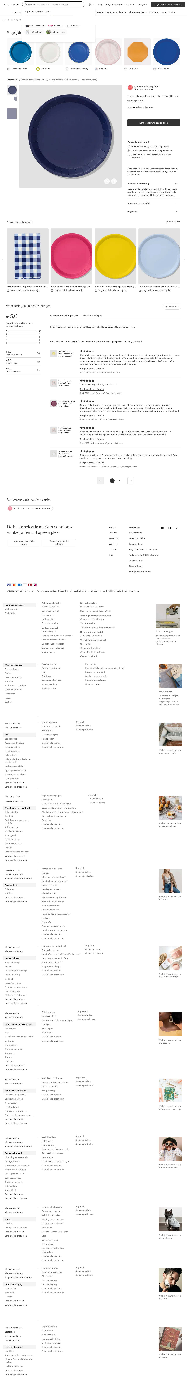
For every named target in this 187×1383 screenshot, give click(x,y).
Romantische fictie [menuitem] (51, 1338)
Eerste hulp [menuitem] (47, 1157)
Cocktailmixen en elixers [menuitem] (54, 816)
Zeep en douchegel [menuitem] (51, 966)
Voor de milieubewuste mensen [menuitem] (57, 635)
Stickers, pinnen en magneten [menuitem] (19, 1115)
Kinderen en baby (137, 12)
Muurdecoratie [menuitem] (92, 684)
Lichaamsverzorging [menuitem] (52, 1272)
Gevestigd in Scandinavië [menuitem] (93, 652)
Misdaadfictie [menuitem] (48, 1334)
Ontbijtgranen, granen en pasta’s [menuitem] (17, 821)
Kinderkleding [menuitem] (11, 1190)
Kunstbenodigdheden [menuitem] (52, 1078)
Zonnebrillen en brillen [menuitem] (53, 901)
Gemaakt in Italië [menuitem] (88, 656)
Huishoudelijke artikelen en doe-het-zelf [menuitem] (104, 668)
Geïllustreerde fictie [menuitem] (52, 1343)
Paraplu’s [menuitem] (46, 922)
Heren (164, 12)
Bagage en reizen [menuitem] (50, 909)
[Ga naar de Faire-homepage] (11, 4)
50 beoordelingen (14, 326)
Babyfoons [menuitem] (47, 1141)
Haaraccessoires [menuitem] (50, 885)
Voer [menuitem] (44, 1235)
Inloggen (143, 4)
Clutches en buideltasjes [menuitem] (54, 877)
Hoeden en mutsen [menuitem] (51, 889)
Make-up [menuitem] (9, 978)
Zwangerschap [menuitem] (12, 1161)
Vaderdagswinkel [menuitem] (50, 611)
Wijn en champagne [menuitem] (51, 795)
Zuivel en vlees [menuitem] (12, 839)
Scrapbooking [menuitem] (49, 1090)
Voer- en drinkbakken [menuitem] (52, 1207)
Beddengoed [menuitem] (48, 676)
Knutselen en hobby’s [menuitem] (15, 1090)
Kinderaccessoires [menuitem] (14, 1182)
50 (141, 89)
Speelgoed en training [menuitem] (53, 1248)
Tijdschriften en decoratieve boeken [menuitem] (18, 1360)
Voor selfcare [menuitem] (48, 652)
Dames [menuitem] (8, 673)
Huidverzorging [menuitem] (12, 991)
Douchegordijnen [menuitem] (50, 734)
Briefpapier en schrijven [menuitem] (16, 1111)
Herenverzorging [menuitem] (13, 983)
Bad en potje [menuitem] (48, 1145)
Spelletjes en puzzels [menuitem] (15, 1094)
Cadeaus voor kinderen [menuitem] (53, 643)
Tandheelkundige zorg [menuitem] (53, 1153)
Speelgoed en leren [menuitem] (14, 1173)
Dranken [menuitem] (9, 816)
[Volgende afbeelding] (114, 181)
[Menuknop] (4, 20)
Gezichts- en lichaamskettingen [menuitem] (57, 1020)
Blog (100, 4)
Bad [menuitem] (44, 672)
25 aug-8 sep (162, 146)
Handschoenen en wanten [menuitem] (54, 881)
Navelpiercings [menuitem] (49, 1016)
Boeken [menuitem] (8, 702)
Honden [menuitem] (8, 1223)
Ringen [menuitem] (8, 1057)
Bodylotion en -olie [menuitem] (51, 950)
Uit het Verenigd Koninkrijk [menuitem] (93, 640)
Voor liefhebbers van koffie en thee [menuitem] (97, 627)
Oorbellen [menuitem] (9, 1041)
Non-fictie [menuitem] (9, 1351)
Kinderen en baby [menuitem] (13, 689)
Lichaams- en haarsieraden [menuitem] (18, 1024)
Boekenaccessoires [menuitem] (14, 1366)
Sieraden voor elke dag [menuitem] (53, 648)
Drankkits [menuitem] (46, 820)
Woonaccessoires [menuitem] (13, 665)
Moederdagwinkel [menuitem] (50, 606)
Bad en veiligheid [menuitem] (13, 1153)
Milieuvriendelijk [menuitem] (13, 1336)
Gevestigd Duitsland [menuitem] (90, 648)
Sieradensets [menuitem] (11, 1045)
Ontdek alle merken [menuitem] (14, 782)
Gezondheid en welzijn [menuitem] (16, 970)
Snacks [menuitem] (8, 847)
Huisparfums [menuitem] (91, 664)
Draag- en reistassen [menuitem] (52, 1211)
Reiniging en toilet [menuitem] (51, 1215)
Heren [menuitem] (8, 697)
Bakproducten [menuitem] (11, 812)
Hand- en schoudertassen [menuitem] (54, 930)
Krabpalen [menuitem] (47, 1227)
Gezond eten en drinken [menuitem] (92, 619)
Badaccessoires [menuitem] (49, 722)
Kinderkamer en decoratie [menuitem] (17, 1165)
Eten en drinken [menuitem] (12, 669)
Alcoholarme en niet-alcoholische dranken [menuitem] (62, 812)
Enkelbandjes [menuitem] (48, 1012)
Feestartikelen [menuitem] (12, 1107)
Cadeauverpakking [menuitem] (14, 1098)
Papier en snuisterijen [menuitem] (15, 685)
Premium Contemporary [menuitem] (92, 606)
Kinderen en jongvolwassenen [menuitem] (19, 1355)
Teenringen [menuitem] (47, 1032)
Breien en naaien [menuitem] (50, 1086)
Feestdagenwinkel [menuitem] (51, 623)
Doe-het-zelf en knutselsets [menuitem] (55, 1082)
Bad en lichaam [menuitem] (12, 958)
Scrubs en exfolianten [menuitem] (52, 962)
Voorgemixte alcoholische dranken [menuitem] (59, 808)
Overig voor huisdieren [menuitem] (16, 1227)
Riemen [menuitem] (45, 873)
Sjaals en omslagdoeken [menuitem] (54, 897)
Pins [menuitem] (7, 1032)
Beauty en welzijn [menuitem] (13, 677)
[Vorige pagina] (100, 480)
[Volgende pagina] (130, 480)
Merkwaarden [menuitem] (11, 609)
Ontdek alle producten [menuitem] (16, 786)
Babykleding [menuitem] (11, 1186)
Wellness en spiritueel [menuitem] (15, 995)
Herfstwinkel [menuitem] (48, 619)
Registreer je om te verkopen (120, 4)
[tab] (64, 315)
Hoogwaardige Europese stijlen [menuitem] (95, 611)
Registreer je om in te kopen (168, 4)
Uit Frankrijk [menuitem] (86, 644)
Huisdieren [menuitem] (10, 693)
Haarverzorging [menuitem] (12, 974)
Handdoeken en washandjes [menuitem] (55, 1161)
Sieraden (99, 12)
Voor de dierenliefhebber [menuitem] (54, 639)
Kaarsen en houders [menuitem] (51, 680)
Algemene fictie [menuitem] (49, 1326)
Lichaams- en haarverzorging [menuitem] (56, 1149)
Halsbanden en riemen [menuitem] (53, 1223)
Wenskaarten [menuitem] (11, 1103)
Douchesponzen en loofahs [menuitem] (55, 958)
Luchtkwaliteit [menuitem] (49, 1137)
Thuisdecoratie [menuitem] (49, 688)
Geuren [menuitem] (8, 966)
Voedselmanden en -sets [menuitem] (17, 851)
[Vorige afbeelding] (107, 181)
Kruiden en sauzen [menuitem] (14, 831)
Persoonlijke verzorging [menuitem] (16, 987)
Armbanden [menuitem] (10, 1028)
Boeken (172, 12)
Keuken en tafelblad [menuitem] (95, 672)
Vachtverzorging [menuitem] (50, 1240)
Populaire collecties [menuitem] (15, 605)
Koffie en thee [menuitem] (11, 827)
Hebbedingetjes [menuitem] (50, 631)
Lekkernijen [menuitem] (47, 1252)
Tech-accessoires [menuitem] (50, 905)
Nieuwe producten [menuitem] (51, 668)
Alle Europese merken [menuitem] (91, 635)
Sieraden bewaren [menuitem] (13, 1049)
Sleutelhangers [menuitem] (49, 893)
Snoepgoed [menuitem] (10, 835)
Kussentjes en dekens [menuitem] (95, 680)
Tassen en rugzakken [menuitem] (52, 868)
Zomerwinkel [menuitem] (48, 615)
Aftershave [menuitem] (47, 1276)
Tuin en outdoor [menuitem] (49, 684)
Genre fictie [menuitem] (47, 1330)
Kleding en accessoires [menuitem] (53, 1219)
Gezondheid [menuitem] (48, 1244)
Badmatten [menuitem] (47, 730)
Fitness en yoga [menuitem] (12, 962)
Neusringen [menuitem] (47, 1028)
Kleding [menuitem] (8, 893)
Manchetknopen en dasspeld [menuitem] (19, 1036)
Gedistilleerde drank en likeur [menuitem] (56, 803)
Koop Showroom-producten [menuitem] (18, 878)
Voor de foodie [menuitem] (87, 623)
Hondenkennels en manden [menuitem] (55, 1231)
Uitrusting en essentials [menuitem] (16, 1157)
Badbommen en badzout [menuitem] (54, 946)
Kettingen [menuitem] (9, 1053)
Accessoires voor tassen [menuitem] (53, 926)
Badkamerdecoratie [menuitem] (51, 726)
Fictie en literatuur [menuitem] (14, 1347)
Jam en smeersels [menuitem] (13, 843)
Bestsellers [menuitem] (10, 1331)
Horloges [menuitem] (46, 918)
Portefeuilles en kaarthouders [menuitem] (56, 913)
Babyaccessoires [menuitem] (13, 1178)
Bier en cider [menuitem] (48, 799)
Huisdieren (153, 12)
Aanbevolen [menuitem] (10, 613)
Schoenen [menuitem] (9, 889)
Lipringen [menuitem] (46, 1024)
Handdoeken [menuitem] (48, 738)
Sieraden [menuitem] (9, 681)
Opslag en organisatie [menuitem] (96, 676)
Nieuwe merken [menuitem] (49, 664)
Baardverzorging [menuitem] (50, 1268)
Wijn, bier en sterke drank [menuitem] (17, 808)
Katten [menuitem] (8, 1219)
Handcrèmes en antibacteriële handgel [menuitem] (61, 954)
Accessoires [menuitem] (11, 885)
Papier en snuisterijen (116, 12)
